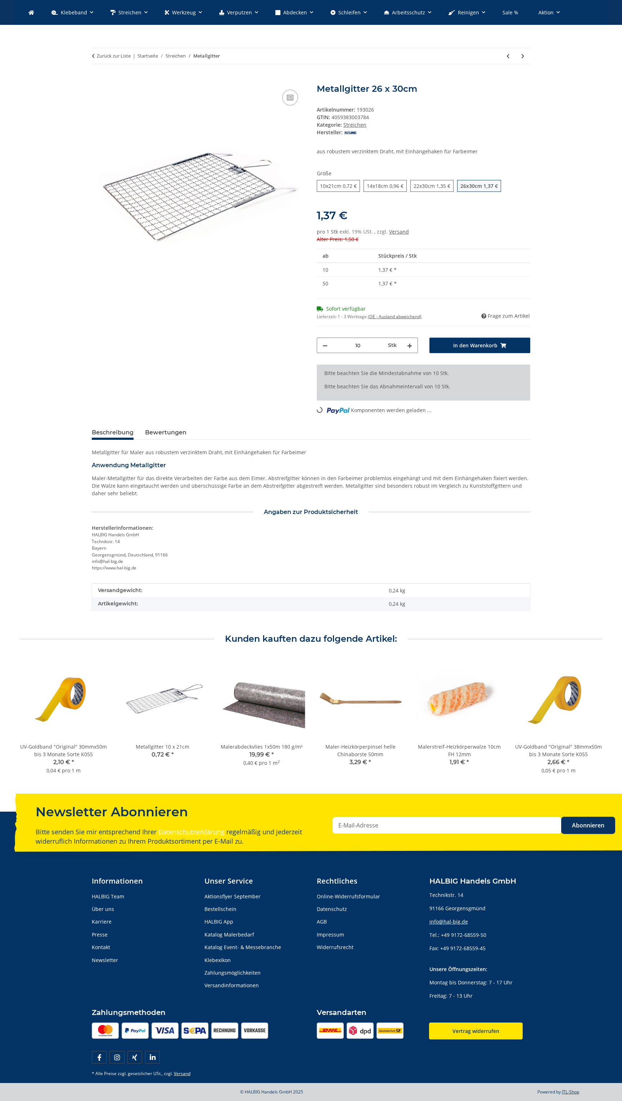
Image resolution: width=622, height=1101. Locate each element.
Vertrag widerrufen (475, 1031)
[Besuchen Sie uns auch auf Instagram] (116, 1057)
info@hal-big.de (448, 921)
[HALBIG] (31, 12)
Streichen (354, 124)
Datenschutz (332, 909)
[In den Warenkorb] (97, 80)
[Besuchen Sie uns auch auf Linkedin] (152, 1057)
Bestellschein (220, 909)
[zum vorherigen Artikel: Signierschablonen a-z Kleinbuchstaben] (508, 56)
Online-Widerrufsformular (348, 896)
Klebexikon (217, 960)
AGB (322, 921)
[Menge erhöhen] (410, 345)
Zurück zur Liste (114, 56)
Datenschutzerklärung (191, 831)
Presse (100, 934)
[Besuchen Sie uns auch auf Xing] (134, 1057)
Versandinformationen (231, 985)
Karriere (102, 921)
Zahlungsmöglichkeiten (232, 972)
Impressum (330, 934)
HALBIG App (218, 921)
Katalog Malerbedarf (229, 934)
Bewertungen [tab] (165, 432)
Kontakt (101, 947)
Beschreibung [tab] (113, 432)
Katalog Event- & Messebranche (242, 947)
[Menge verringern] (325, 345)
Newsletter (105, 960)
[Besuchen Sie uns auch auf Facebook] (99, 1057)
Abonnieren (588, 825)
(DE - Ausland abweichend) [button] (395, 316)
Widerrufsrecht (335, 947)
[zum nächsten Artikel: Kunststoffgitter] (522, 56)
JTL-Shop (570, 1092)
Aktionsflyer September (232, 896)
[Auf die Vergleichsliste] (290, 97)
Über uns (103, 909)
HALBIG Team (108, 896)
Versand (399, 231)
